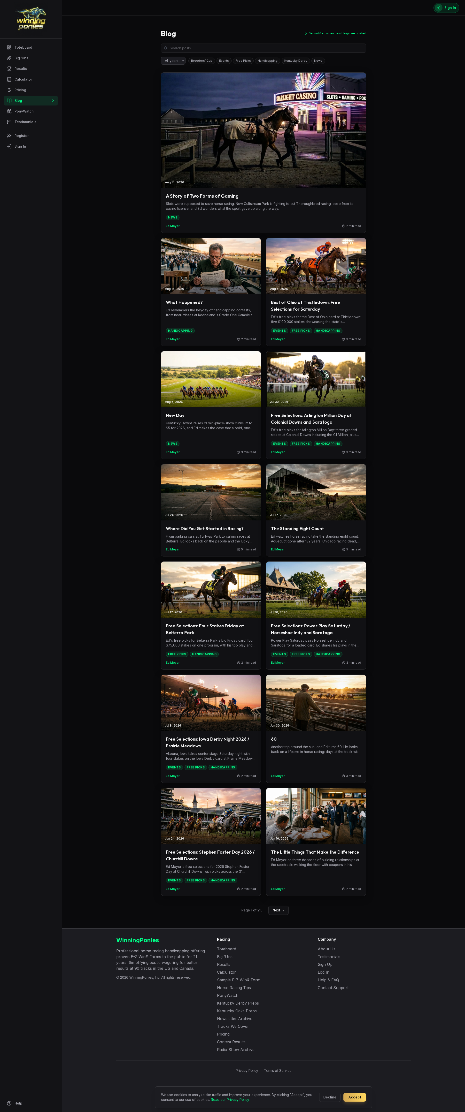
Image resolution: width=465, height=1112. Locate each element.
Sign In (20, 146)
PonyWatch (24, 111)
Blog (18, 100)
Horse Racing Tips (234, 987)
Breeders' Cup (201, 60)
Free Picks (243, 60)
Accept (354, 1097)
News (318, 60)
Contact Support (333, 987)
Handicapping (268, 60)
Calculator (23, 79)
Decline (329, 1097)
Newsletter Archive (234, 1018)
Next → (278, 910)
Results (21, 69)
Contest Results (231, 1041)
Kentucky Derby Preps (238, 1003)
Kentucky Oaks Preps (237, 1010)
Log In (323, 972)
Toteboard (23, 47)
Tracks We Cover (233, 1026)
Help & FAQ (328, 979)
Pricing (20, 90)
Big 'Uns (21, 58)
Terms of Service (278, 1070)
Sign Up (325, 964)
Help (18, 1103)
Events (224, 60)
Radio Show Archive (236, 1049)
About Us (326, 949)
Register (22, 136)
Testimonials (25, 122)
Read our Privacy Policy (230, 1099)
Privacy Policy (247, 1070)
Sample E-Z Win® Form (238, 979)
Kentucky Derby (295, 60)
